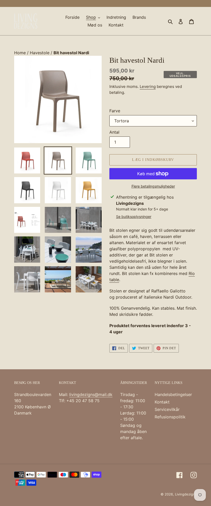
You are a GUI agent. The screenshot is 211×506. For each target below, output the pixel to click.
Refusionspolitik (170, 416)
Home (20, 52)
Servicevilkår (167, 409)
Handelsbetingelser (173, 394)
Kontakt (162, 401)
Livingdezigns (186, 494)
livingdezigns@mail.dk (90, 394)
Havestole (40, 52)
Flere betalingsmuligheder (153, 186)
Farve (114, 110)
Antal (114, 132)
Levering (148, 86)
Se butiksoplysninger (133, 216)
